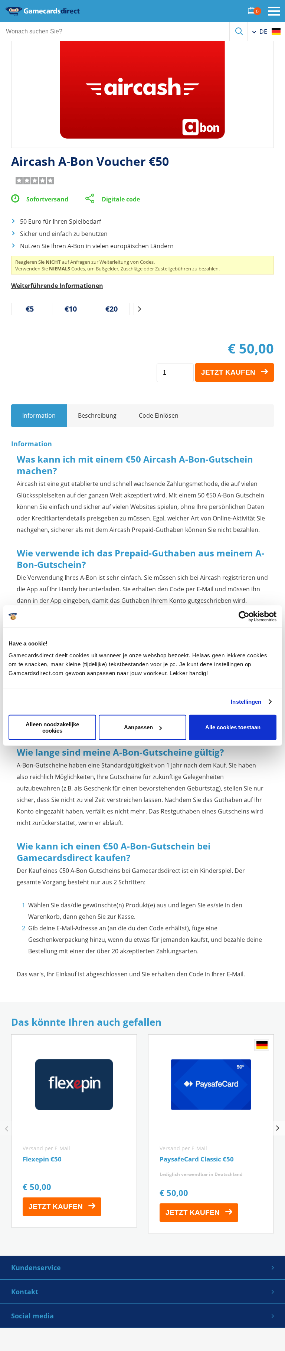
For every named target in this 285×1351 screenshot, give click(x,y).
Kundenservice (36, 1267)
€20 (111, 309)
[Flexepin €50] (74, 1131)
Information (39, 415)
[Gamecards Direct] (43, 11)
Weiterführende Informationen (57, 286)
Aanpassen (138, 727)
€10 (71, 309)
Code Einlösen (158, 415)
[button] (139, 309)
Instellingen (246, 701)
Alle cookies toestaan (233, 727)
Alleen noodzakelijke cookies (52, 727)
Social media (32, 1315)
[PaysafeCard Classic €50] (210, 1134)
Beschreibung (97, 415)
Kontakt (24, 1291)
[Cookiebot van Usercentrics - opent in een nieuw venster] (244, 616)
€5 (30, 309)
